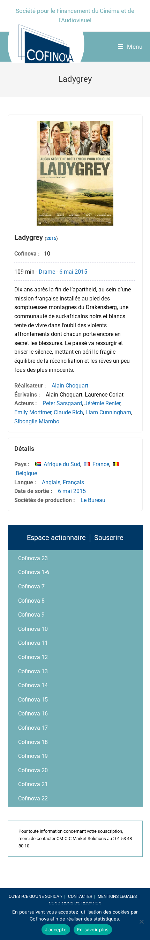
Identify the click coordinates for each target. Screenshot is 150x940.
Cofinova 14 (33, 685)
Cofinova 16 (33, 713)
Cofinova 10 (33, 629)
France (100, 464)
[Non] (141, 921)
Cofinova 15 (33, 699)
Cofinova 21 (33, 784)
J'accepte (56, 929)
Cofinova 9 (31, 614)
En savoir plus (93, 929)
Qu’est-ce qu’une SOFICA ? (35, 896)
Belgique (26, 473)
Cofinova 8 (31, 600)
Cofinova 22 (33, 798)
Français (73, 482)
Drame (47, 271)
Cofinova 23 (33, 558)
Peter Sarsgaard (62, 403)
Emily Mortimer (32, 412)
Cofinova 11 (33, 643)
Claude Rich (68, 412)
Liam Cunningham (108, 412)
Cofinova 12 (33, 657)
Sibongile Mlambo (36, 421)
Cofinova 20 (33, 770)
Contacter (80, 896)
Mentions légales (117, 896)
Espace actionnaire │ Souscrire (75, 537)
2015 (51, 238)
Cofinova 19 (33, 756)
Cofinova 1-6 (33, 572)
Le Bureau (93, 500)
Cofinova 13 (33, 671)
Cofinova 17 (33, 727)
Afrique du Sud (62, 464)
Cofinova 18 (33, 742)
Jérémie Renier (102, 403)
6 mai (66, 271)
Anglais (51, 482)
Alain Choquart (70, 385)
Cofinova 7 (31, 586)
